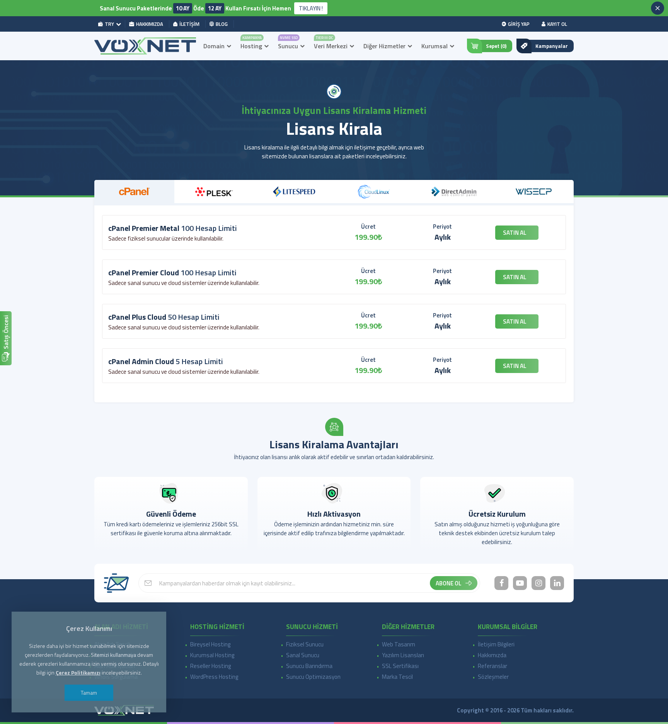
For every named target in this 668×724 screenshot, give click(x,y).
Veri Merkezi (331, 46)
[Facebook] (501, 583)
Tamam (89, 692)
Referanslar (492, 665)
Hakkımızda (492, 655)
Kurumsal (434, 46)
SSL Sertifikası (400, 665)
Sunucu (288, 46)
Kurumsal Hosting (212, 655)
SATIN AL (515, 232)
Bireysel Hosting (210, 644)
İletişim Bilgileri (496, 644)
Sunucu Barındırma (309, 665)
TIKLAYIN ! (311, 8)
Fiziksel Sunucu (305, 644)
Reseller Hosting (210, 665)
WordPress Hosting (214, 676)
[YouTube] (520, 583)
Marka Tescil (397, 676)
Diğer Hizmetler (384, 46)
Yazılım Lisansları (403, 655)
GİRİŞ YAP (519, 24)
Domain (214, 46)
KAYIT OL (557, 24)
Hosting (251, 46)
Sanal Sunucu (302, 655)
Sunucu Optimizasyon (313, 676)
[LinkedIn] (557, 583)
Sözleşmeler (493, 676)
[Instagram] (538, 583)
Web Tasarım (398, 644)
